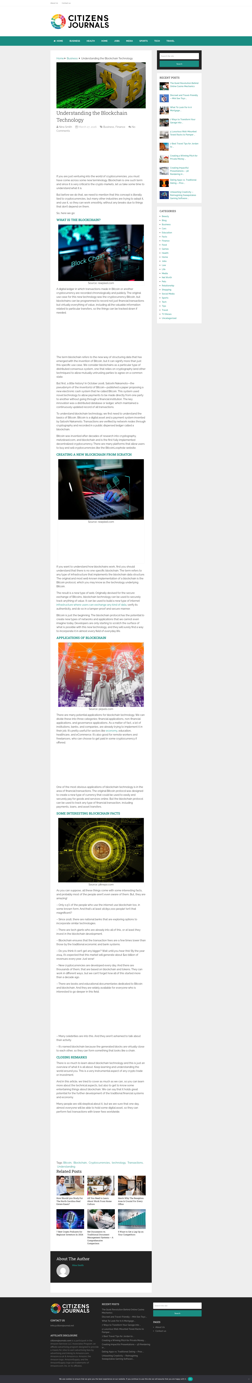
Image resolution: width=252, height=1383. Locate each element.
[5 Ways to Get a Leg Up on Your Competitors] (132, 1219)
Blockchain (80, 1162)
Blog (164, 220)
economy (111, 730)
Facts (164, 236)
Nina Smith (65, 126)
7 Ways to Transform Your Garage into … (182, 121)
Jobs (117, 41)
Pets (164, 281)
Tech (157, 41)
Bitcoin (67, 1162)
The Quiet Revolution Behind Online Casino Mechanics (184, 85)
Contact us (66, 3)
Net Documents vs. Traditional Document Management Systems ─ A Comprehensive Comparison (100, 1237)
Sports (143, 41)
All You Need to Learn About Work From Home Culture (99, 1201)
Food (164, 245)
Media (129, 41)
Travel (170, 41)
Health (91, 41)
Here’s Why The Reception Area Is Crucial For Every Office (131, 1201)
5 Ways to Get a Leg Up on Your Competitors (131, 1233)
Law (164, 265)
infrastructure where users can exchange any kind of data (91, 604)
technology (118, 1162)
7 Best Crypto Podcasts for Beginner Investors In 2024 (69, 1233)
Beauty (165, 216)
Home (59, 41)
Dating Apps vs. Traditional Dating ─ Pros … (183, 181)
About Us (54, 3)
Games (165, 249)
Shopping (166, 289)
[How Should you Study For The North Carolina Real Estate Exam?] (70, 1185)
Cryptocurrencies (99, 1162)
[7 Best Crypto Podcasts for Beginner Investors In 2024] (70, 1219)
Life (163, 269)
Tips (164, 306)
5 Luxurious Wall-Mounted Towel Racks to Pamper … (183, 133)
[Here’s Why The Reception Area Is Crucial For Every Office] (132, 1185)
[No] (248, 1379)
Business (75, 41)
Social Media (168, 294)
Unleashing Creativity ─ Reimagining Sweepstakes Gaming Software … (183, 195)
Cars (164, 228)
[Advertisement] (101, 154)
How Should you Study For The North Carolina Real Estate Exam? (69, 1201)
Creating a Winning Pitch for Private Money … (184, 157)
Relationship (168, 285)
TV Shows (167, 314)
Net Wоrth (167, 277)
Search (179, 64)
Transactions (135, 1162)
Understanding (66, 1166)
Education (167, 232)
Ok (190, 1379)
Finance (120, 126)
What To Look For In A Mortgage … (181, 109)
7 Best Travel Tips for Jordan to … (184, 145)
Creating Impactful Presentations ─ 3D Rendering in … (179, 171)
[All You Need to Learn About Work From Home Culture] (101, 1185)
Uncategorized (169, 318)
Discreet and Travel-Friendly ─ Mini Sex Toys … (184, 97)
